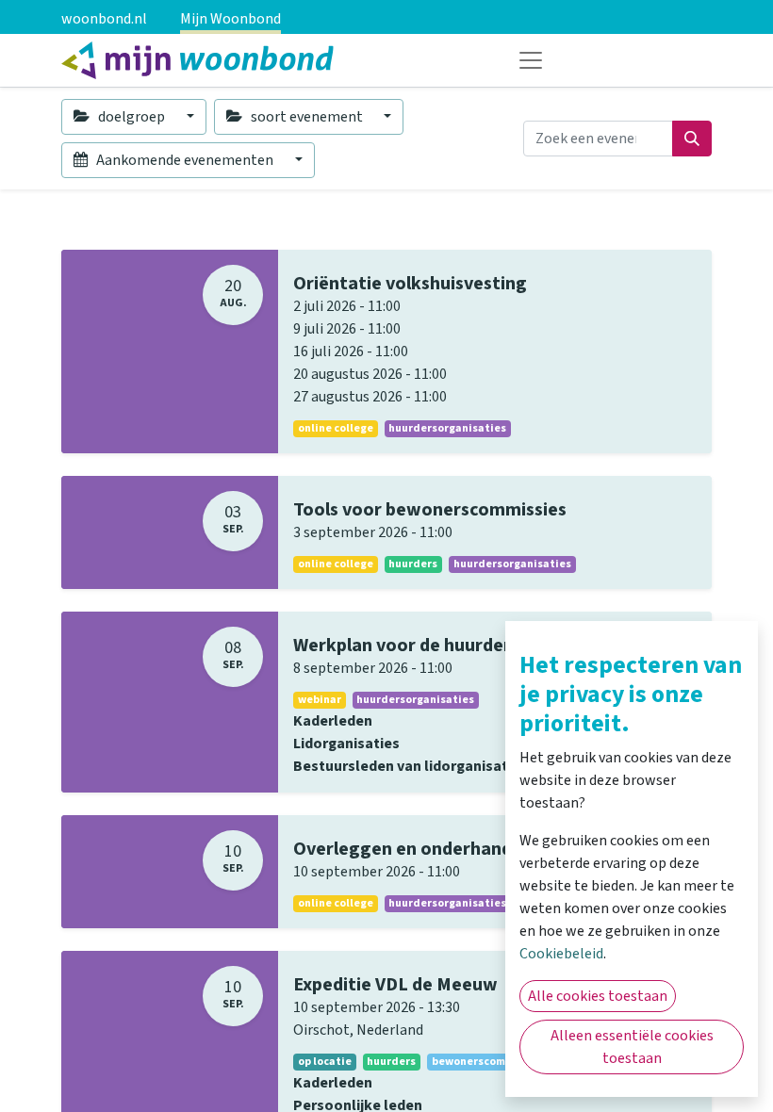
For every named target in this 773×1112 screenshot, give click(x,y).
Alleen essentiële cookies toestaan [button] (632, 1047)
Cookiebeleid (561, 953)
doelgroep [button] (131, 116)
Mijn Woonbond (230, 18)
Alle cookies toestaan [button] (597, 996)
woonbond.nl (104, 18)
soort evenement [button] (307, 116)
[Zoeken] (692, 138)
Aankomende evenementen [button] (184, 160)
